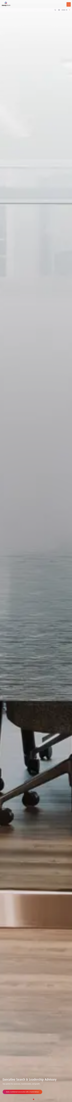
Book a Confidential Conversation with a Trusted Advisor (22, 1092)
